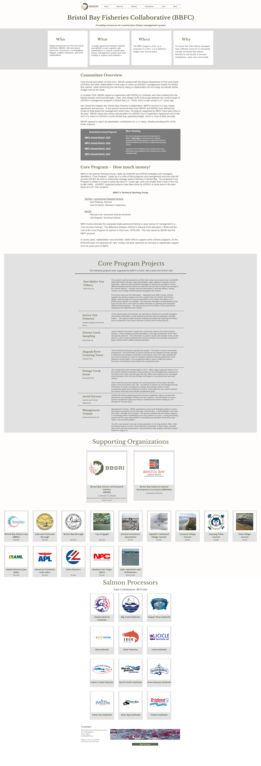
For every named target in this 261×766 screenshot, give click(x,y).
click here (136, 138)
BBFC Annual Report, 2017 (97, 154)
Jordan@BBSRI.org (87, 736)
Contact (86, 726)
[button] (174, 6)
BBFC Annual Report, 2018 (97, 148)
